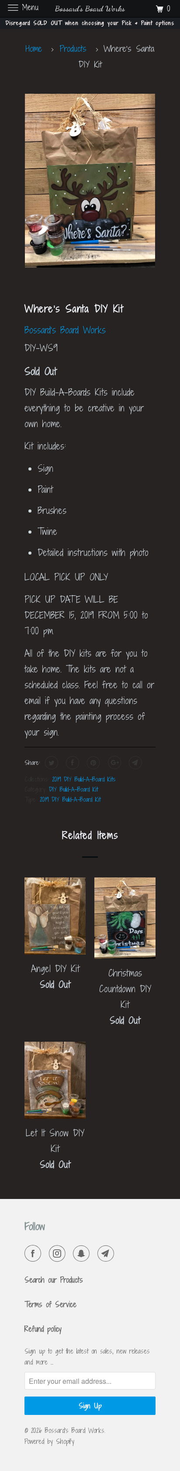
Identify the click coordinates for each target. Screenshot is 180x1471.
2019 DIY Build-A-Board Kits (84, 779)
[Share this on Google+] (113, 762)
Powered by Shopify (49, 1441)
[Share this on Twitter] (50, 762)
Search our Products (53, 1280)
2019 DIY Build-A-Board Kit (70, 799)
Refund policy (43, 1329)
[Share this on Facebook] (71, 762)
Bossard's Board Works (65, 330)
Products (73, 48)
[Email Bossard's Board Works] (107, 1253)
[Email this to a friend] (134, 762)
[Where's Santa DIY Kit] (90, 180)
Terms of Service (50, 1304)
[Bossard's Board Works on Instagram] (59, 1253)
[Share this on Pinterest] (92, 762)
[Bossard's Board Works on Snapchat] (83, 1253)
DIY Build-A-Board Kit (73, 789)
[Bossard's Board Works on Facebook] (34, 1253)
